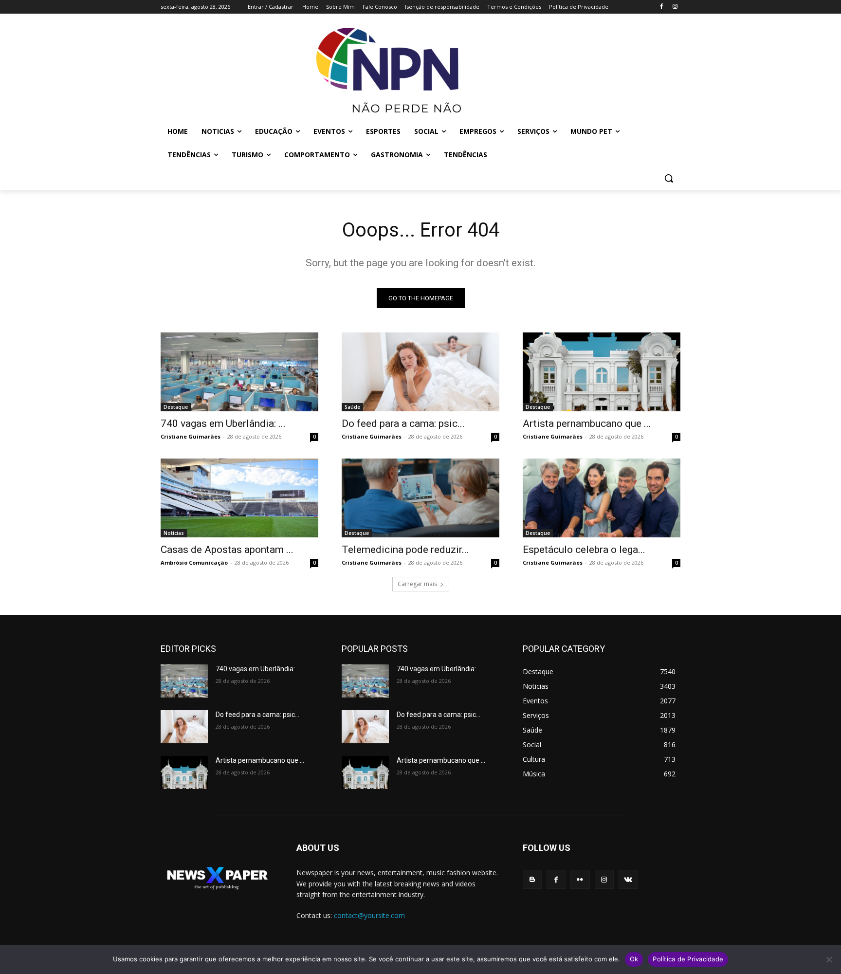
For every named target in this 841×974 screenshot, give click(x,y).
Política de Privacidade (688, 959)
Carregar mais (417, 584)
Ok (634, 959)
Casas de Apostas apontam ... (227, 549)
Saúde (352, 407)
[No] (829, 959)
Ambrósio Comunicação (194, 562)
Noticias (174, 533)
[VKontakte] (628, 879)
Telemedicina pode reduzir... (405, 549)
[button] (668, 178)
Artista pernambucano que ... (587, 423)
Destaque (176, 407)
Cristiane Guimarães (190, 436)
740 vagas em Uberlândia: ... (223, 423)
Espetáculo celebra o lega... (584, 549)
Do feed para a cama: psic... (403, 423)
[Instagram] (674, 7)
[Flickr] (579, 879)
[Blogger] (532, 879)
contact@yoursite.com (369, 915)
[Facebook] (661, 7)
